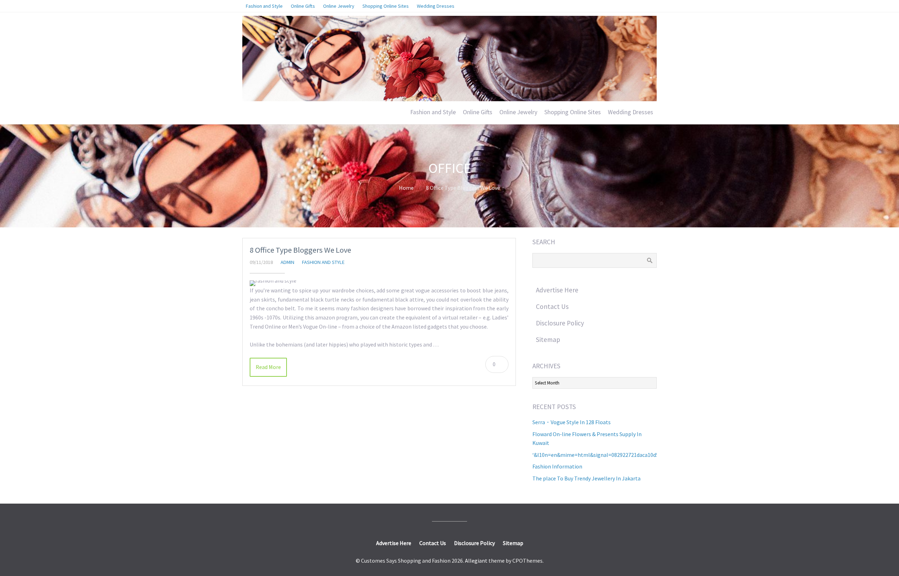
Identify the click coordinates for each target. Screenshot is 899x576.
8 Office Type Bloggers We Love (300, 250)
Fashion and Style (433, 112)
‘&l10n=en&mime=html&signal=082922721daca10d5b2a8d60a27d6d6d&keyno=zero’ (633, 454)
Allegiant (476, 560)
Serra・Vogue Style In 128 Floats (571, 422)
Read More (268, 366)
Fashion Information (557, 466)
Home (406, 187)
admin (287, 262)
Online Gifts (477, 112)
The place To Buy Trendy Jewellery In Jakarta (586, 478)
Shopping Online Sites (572, 112)
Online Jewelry (518, 112)
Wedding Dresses (630, 112)
